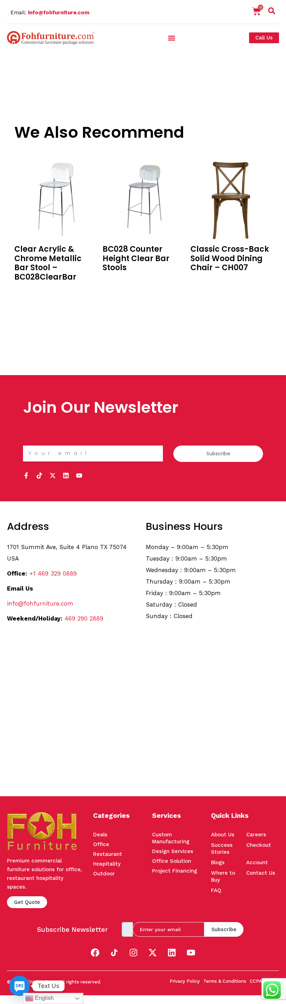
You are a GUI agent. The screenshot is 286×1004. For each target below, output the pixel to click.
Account (257, 862)
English (43, 998)
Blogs (218, 862)
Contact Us (260, 873)
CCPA (256, 981)
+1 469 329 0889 (53, 573)
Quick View (27, 298)
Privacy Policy (185, 981)
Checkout (258, 845)
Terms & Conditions (224, 981)
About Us (222, 834)
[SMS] (19, 985)
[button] (272, 12)
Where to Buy (223, 876)
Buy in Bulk (27, 289)
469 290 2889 (84, 618)
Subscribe (223, 929)
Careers (256, 834)
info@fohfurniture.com (58, 12)
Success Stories (222, 848)
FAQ (216, 890)
